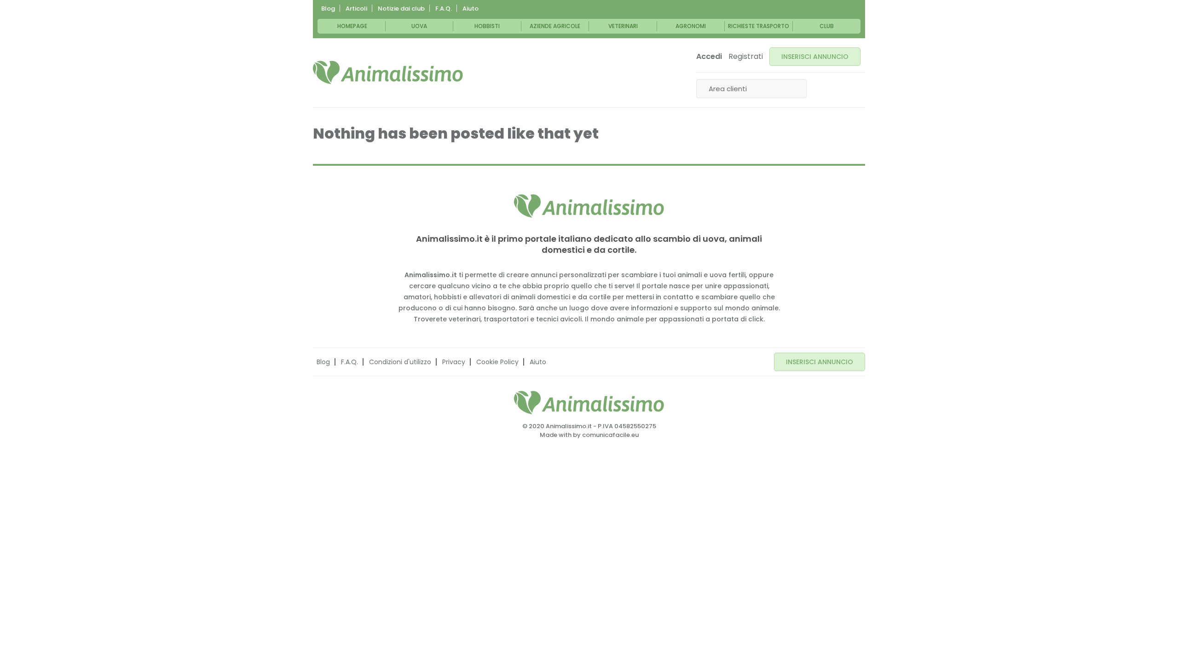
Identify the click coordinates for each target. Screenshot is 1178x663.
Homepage (352, 26)
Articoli (356, 8)
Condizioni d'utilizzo (400, 361)
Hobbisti (487, 26)
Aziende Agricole (555, 26)
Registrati (745, 56)
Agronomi (691, 26)
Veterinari (623, 26)
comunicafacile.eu (610, 434)
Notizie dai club (401, 8)
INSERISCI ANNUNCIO (815, 56)
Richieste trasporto (758, 26)
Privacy (453, 361)
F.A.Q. (443, 8)
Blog (328, 8)
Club (827, 26)
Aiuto (470, 8)
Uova (419, 26)
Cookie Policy (497, 361)
